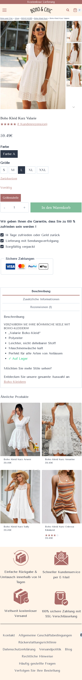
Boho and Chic (6, 18)
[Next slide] (73, 107)
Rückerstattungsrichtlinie (37, 642)
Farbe (4, 147)
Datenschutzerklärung (19, 649)
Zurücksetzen (8, 178)
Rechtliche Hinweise (37, 656)
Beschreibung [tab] (41, 291)
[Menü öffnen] (4, 10)
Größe (5, 163)
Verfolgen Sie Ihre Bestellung (37, 670)
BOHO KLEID (26, 18)
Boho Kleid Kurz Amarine (60, 459)
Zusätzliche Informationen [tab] (41, 299)
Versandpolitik (50, 649)
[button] (74, 31)
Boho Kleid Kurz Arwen (17, 459)
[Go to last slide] (73, 23)
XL (31, 170)
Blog (68, 649)
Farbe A (9, 154)
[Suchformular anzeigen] (67, 10)
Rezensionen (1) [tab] (41, 307)
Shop (17, 18)
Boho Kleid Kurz (41, 18)
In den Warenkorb (56, 207)
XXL (42, 170)
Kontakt (9, 635)
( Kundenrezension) (32, 124)
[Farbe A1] (32, 65)
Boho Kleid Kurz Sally (16, 526)
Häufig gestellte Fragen (37, 663)
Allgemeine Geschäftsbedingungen (45, 635)
